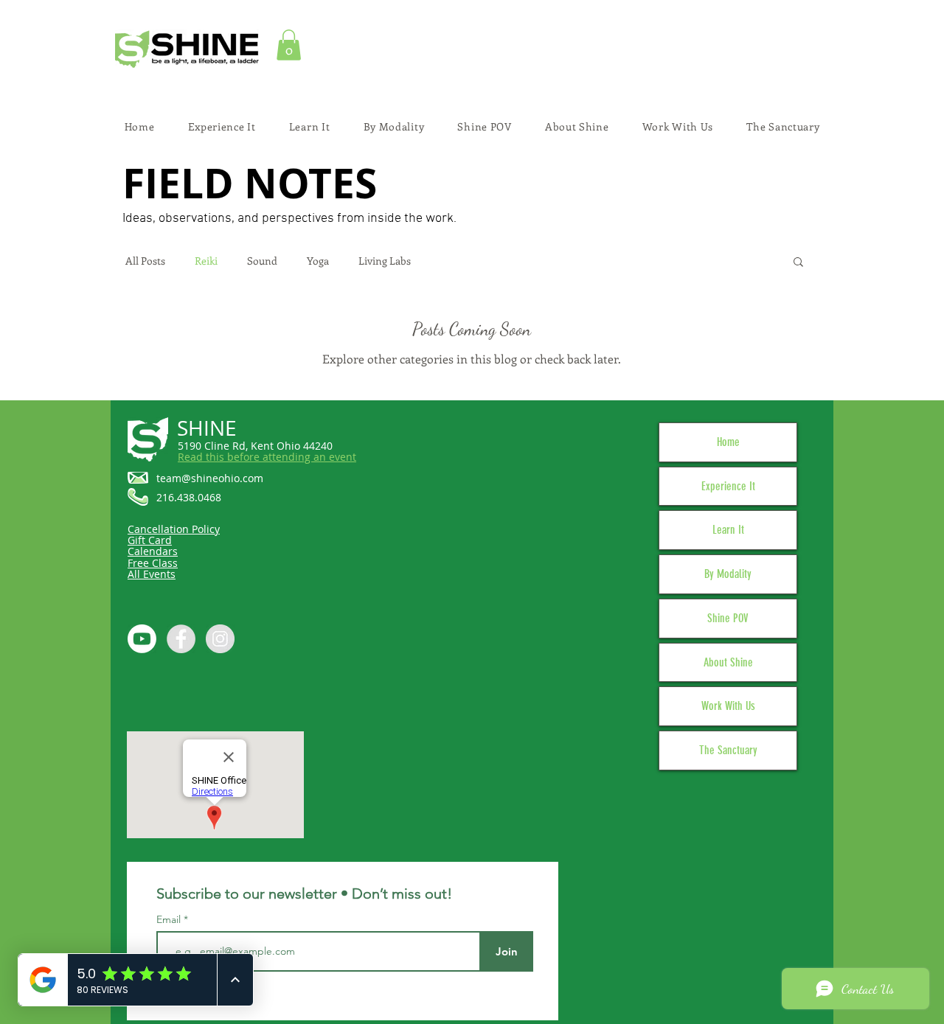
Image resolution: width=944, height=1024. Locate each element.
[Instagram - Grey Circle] (220, 638)
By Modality (728, 574)
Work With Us (728, 706)
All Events (152, 574)
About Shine (728, 662)
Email (170, 919)
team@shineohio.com (209, 478)
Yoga (318, 261)
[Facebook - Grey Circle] (181, 638)
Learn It (728, 530)
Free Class (153, 563)
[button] (289, 44)
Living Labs (384, 261)
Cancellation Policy (174, 529)
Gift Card (150, 540)
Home (728, 442)
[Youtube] (142, 638)
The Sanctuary (728, 750)
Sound (262, 261)
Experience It (728, 486)
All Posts (145, 261)
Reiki (206, 261)
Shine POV (728, 618)
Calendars (153, 551)
